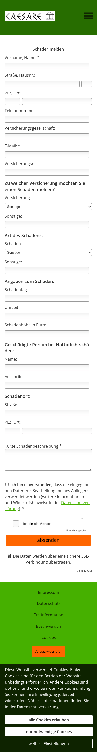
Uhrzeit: (12, 307)
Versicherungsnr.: (21, 163)
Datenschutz (48, 603)
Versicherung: (18, 197)
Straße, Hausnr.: (20, 75)
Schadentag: (16, 289)
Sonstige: (13, 216)
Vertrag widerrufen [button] (48, 651)
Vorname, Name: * (22, 57)
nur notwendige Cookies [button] (49, 731)
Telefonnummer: (20, 110)
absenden (48, 540)
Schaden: (13, 243)
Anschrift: (14, 376)
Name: (11, 359)
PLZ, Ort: (13, 93)
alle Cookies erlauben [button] (49, 719)
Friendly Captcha (76, 530)
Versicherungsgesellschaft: (30, 128)
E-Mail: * (12, 146)
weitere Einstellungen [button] (49, 743)
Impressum (48, 592)
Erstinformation (48, 615)
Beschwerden (48, 626)
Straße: (11, 404)
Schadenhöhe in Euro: (25, 325)
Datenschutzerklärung (38, 707)
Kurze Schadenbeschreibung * (33, 446)
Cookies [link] (48, 637)
